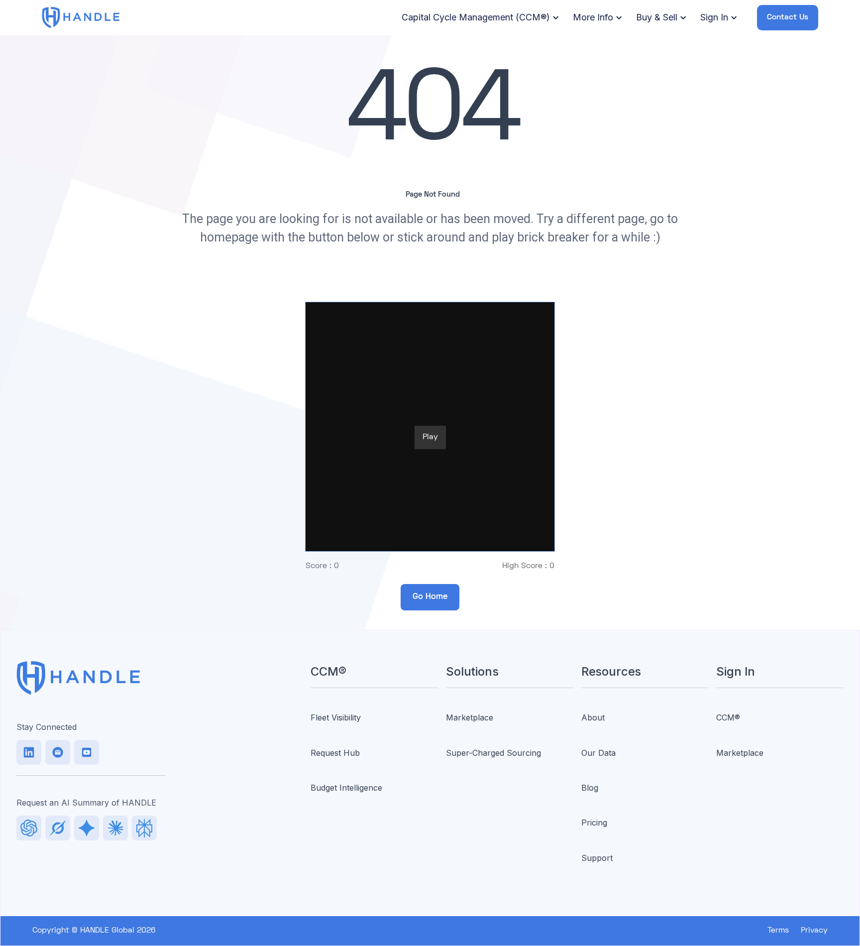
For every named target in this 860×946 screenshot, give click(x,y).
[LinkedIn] (28, 752)
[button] (479, 17)
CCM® (728, 717)
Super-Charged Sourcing (493, 753)
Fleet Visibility (336, 717)
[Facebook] (86, 752)
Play (430, 437)
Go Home (430, 597)
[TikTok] (57, 752)
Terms (778, 930)
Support (597, 858)
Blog (589, 788)
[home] (80, 17)
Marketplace (469, 717)
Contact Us (787, 17)
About (593, 717)
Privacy (814, 930)
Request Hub (335, 753)
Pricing (594, 823)
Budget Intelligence (346, 788)
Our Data (598, 753)
